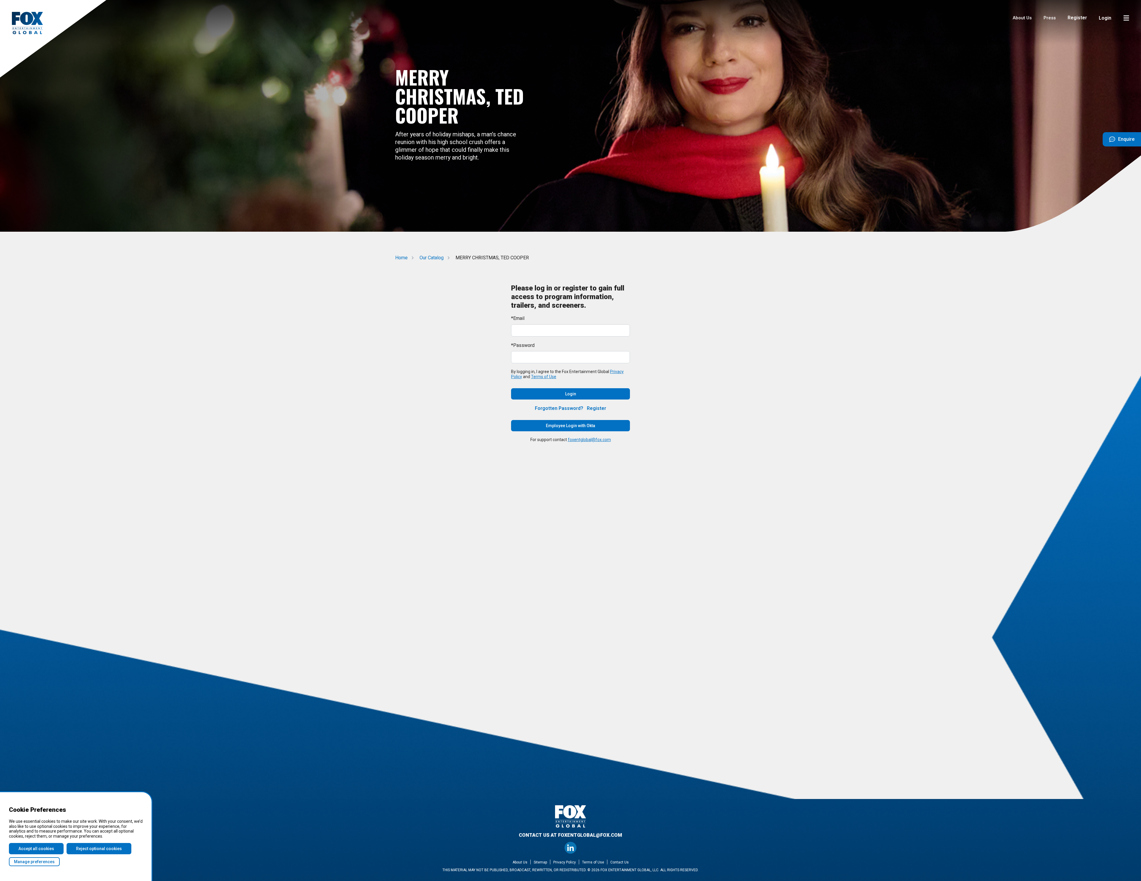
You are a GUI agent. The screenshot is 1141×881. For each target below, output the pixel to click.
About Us (1022, 17)
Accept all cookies (36, 848)
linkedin (570, 848)
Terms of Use (543, 376)
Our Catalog (432, 257)
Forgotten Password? (559, 408)
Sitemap (540, 862)
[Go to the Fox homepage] (27, 23)
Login (1105, 18)
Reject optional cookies (99, 848)
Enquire (1118, 141)
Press (1050, 17)
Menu (1126, 18)
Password (524, 345)
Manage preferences (34, 861)
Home (401, 257)
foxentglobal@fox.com (589, 439)
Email (518, 318)
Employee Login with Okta (570, 425)
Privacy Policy (564, 862)
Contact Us (619, 862)
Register (1077, 17)
